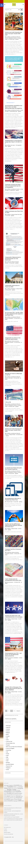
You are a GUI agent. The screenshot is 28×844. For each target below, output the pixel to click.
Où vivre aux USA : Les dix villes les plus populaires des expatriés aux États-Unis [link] (14, 314)
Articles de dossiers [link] (15, 261)
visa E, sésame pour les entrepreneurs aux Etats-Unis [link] (13, 579)
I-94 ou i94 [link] (8, 402)
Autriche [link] (8, 730)
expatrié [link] (13, 791)
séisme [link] (6, 800)
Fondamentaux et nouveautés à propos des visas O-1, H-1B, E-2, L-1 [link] (13, 142)
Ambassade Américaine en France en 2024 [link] (12, 286)
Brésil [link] (7, 734)
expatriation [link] (8, 791)
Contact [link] (5, 829)
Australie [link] (8, 729)
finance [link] (5, 793)
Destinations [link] (11, 38)
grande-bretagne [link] (18, 793)
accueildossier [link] (13, 36)
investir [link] (5, 796)
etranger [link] (18, 790)
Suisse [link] (7, 769)
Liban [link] (7, 760)
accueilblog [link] (8, 36)
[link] (2, 5)
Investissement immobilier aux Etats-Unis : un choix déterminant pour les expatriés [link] (13, 107)
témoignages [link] (15, 800)
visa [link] (23, 800)
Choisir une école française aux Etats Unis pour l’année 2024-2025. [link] (13, 430)
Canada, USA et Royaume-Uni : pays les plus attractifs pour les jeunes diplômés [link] (13, 688)
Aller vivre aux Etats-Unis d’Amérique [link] (14, 746)
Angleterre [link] (11, 785)
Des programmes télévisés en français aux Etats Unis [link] (13, 499)
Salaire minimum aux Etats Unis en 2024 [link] (14, 211)
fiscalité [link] (9, 793)
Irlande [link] (7, 753)
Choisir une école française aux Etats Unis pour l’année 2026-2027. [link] (13, 33)
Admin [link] (17, 39)
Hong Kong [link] (8, 750)
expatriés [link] (18, 791)
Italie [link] (7, 757)
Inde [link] (7, 751)
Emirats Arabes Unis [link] (10, 743)
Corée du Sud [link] (9, 741)
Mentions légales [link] (7, 832)
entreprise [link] (20, 788)
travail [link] (10, 800)
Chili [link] (7, 737)
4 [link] (14, 710)
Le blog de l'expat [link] (14, 214)
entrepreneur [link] (15, 788)
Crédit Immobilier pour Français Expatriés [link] (11, 817)
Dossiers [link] (15, 38)
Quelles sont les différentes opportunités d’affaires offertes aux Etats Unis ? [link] (13, 525)
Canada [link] (8, 736)
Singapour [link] (8, 767)
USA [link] (19, 801)
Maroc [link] (15, 796)
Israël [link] (7, 755)
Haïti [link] (11, 794)
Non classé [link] (13, 145)
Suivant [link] (18, 710)
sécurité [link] (19, 799)
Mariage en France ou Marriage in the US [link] (13, 374)
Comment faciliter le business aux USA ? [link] (13, 549)
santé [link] (8, 799)
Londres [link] (12, 796)
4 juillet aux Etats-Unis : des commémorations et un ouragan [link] (13, 616)
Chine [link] (7, 739)
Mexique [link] (8, 762)
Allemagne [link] (8, 725)
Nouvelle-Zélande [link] (10, 764)
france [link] (13, 793)
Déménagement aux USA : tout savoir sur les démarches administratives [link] (13, 654)
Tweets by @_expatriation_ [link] (11, 718)
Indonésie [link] (19, 794)
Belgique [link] (8, 732)
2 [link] (8, 710)
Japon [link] (7, 759)
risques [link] (14, 797)
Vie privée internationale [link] (8, 834)
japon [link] (8, 796)
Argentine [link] (8, 727)
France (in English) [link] (10, 748)
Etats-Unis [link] (11, 790)
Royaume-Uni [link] (9, 766)
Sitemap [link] (5, 830)
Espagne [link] (8, 744)
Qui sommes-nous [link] (7, 827)
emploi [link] (12, 788)
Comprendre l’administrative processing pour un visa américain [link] (13, 258)
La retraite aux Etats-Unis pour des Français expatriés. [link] (13, 468)
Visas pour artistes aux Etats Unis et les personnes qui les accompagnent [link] (13, 186)
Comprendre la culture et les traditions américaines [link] (12, 338)
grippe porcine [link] (7, 794)
